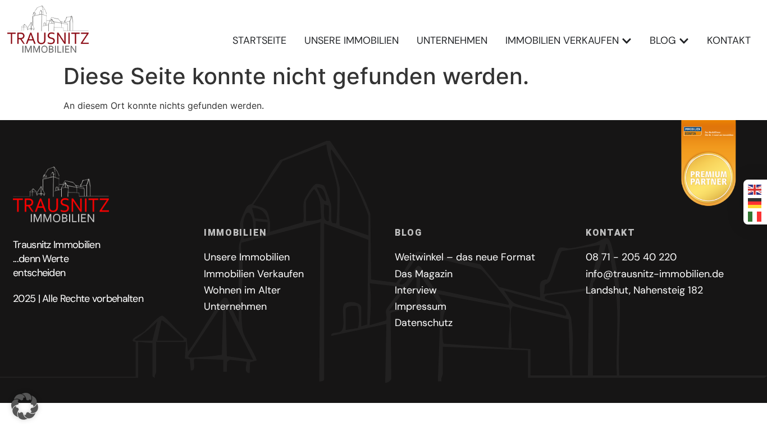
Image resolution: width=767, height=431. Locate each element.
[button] (24, 406)
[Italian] (755, 215)
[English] (755, 188)
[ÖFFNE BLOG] (684, 41)
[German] (755, 202)
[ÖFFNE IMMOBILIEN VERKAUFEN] (627, 41)
